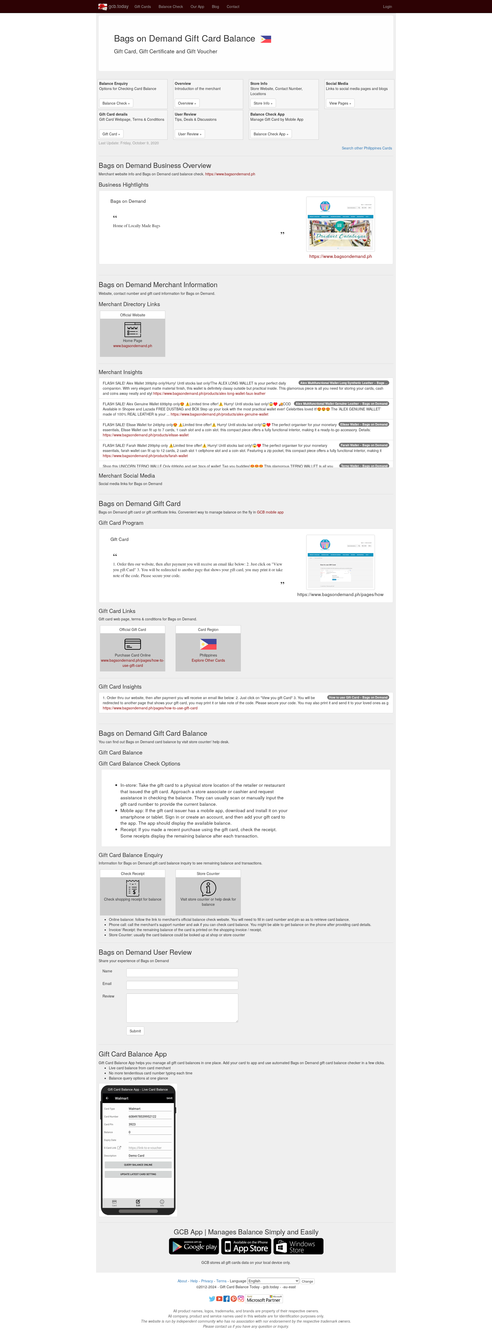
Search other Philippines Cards (367, 147)
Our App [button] (197, 6)
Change (307, 1281)
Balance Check (171, 6)
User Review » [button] (190, 133)
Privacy (207, 1280)
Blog (215, 6)
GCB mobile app (270, 512)
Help (194, 1280)
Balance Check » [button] (116, 103)
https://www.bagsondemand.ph (230, 173)
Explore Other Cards (208, 660)
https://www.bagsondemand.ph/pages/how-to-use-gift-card (150, 707)
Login (387, 6)
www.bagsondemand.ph (132, 345)
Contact (233, 6)
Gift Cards (143, 6)
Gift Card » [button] (111, 133)
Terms (221, 1280)
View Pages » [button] (340, 103)
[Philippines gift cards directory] (265, 37)
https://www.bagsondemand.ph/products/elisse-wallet (146, 434)
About (182, 1280)
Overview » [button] (187, 103)
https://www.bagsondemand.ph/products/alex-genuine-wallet (219, 414)
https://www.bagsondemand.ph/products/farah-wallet (145, 455)
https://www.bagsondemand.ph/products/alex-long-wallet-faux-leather (209, 393)
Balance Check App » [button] (271, 133)
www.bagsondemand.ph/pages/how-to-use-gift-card (132, 663)
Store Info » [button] (263, 103)
